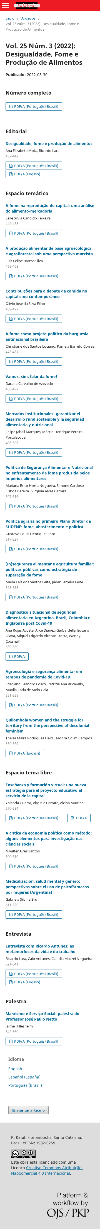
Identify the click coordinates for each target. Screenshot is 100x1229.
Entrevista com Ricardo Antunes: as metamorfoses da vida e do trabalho (41, 948)
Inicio (10, 18)
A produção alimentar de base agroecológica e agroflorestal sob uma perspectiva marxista (49, 251)
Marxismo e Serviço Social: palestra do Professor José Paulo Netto (42, 1016)
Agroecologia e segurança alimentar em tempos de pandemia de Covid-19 (44, 674)
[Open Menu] (5, 5)
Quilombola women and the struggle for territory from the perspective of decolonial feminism (47, 725)
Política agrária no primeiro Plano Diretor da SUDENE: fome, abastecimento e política (48, 524)
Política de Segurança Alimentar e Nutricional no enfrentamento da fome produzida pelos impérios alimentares (49, 473)
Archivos (28, 18)
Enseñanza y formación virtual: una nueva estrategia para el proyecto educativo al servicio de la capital (46, 790)
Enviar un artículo (28, 1110)
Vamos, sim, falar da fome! (31, 376)
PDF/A (19, 656)
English (15, 1068)
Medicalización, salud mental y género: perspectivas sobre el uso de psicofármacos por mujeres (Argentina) (47, 887)
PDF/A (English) (26, 173)
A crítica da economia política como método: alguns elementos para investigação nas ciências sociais (49, 838)
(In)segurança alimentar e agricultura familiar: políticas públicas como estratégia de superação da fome (50, 569)
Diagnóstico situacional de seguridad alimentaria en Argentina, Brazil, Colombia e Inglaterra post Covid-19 (48, 618)
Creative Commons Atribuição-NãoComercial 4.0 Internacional (47, 1170)
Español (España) (24, 1077)
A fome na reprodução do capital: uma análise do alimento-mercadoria (50, 208)
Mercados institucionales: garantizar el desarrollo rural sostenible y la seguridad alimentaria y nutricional (45, 419)
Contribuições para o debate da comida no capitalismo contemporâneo (46, 293)
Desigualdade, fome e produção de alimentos (49, 143)
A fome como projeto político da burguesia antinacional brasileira (47, 336)
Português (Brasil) (25, 1085)
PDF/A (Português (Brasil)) (35, 106)
